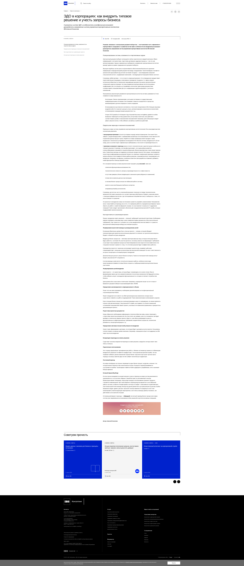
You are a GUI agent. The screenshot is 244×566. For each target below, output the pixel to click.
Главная (66, 11)
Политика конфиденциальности (77, 544)
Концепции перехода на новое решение (74, 55)
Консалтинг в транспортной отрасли (152, 517)
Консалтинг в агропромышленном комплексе (154, 519)
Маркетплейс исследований (151, 509)
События (109, 544)
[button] (174, 481)
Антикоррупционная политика (70, 534)
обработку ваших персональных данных (134, 562)
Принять (174, 563)
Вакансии (146, 539)
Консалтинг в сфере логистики (150, 521)
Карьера (146, 537)
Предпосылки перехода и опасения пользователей (76, 49)
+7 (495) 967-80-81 (70, 524)
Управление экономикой (112, 516)
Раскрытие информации (69, 536)
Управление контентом (112, 527)
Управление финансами (112, 514)
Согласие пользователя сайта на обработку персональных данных (78, 539)
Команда (146, 535)
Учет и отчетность (111, 522)
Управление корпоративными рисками (115, 525)
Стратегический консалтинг (113, 512)
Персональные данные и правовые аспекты (73, 532)
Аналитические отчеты (112, 529)
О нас (145, 533)
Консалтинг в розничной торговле (151, 525)
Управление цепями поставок (113, 518)
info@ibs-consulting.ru (77, 526)
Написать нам (153, 3)
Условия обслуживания (90, 544)
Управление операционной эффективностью (117, 520)
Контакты (142, 3)
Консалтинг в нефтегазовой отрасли (152, 523)
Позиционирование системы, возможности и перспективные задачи (75, 45)
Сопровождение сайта (163, 557)
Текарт (170, 557)
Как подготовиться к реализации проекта (74, 52)
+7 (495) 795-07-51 (79, 523)
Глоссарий (109, 546)
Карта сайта (66, 541)
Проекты (109, 534)
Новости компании (75, 11)
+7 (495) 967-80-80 (167, 3)
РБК (128, 38)
